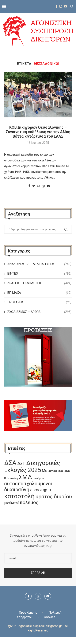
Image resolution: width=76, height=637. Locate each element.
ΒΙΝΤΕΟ (39, 273)
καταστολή (19, 496)
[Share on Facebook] (29, 186)
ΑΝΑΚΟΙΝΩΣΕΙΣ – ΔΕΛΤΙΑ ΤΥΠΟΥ (39, 264)
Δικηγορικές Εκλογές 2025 (32, 466)
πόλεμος (29, 502)
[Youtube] (65, 6)
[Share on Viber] (43, 186)
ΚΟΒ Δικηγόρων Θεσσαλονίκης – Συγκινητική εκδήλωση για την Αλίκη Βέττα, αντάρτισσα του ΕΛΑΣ (38, 131)
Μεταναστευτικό (56, 471)
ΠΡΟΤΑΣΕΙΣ (39, 302)
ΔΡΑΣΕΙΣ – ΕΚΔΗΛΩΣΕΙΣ (39, 283)
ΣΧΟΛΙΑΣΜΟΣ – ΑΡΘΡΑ (39, 312)
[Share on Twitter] (33, 186)
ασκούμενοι (38, 478)
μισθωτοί (11, 503)
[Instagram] (60, 6)
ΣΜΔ (25, 477)
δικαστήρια (40, 489)
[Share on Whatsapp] (38, 186)
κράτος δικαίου (53, 496)
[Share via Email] (48, 186)
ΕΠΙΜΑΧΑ (39, 293)
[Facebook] (56, 6)
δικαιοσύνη (16, 490)
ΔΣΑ (10, 462)
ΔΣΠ (21, 463)
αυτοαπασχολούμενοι (28, 484)
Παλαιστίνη (11, 478)
